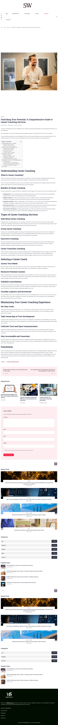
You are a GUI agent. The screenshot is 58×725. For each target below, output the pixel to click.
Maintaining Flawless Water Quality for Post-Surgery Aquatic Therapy (29, 514)
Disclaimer (3, 713)
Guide (27, 513)
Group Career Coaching (8, 149)
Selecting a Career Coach (7, 153)
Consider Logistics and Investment (10, 158)
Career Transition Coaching (9, 152)
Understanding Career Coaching (9, 143)
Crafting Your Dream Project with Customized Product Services (21, 582)
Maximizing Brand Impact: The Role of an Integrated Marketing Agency (9, 396)
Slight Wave (27, 722)
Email (4, 436)
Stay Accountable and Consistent (10, 165)
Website (4, 443)
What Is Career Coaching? (9, 144)
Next (52, 373)
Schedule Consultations (8, 157)
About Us (3, 715)
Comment (5, 417)
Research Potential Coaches (9, 156)
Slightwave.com (10, 702)
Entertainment (15, 13)
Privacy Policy (4, 710)
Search (55, 463)
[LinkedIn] (1, 17)
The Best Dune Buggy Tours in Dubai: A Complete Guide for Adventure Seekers (25, 571)
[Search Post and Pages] (56, 16)
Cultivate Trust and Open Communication (12, 163)
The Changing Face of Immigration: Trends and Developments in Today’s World (42, 370)
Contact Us (8, 19)
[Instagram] (1, 15)
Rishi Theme (37, 722)
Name (4, 429)
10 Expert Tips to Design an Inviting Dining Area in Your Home (15, 370)
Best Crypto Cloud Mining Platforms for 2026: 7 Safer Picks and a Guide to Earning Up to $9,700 (29, 499)
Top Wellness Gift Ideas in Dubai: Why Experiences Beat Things (29, 530)
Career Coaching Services (13, 361)
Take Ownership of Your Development (11, 162)
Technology (27, 13)
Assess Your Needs (7, 155)
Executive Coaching (7, 151)
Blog (7, 13)
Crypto (29, 481)
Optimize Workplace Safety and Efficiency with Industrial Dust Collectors (28, 399)
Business (46, 13)
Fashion (37, 13)
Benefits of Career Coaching (9, 146)
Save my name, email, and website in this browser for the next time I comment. (19, 450)
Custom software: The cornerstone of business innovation (46, 399)
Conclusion (4, 166)
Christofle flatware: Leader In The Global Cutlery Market (20, 565)
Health (31, 513)
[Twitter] (1, 19)
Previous (6, 373)
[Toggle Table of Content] (20, 142)
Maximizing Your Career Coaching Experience (12, 160)
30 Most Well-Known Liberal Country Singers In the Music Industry (22, 576)
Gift (29, 528)
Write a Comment (18, 125)
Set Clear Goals (7, 161)
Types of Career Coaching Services (9, 147)
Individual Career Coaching (9, 148)
